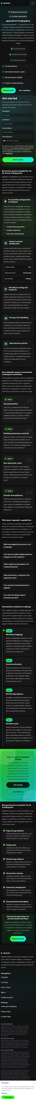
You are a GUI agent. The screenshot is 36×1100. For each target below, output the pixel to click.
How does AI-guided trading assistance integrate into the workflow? (18, 555)
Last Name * (6, 120)
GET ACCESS (18, 160)
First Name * (6, 111)
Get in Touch (5, 987)
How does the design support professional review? (14, 596)
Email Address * (7, 128)
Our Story (4, 982)
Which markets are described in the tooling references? (16, 565)
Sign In (3, 992)
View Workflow (18, 792)
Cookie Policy (9, 149)
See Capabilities (24, 90)
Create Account (7, 997)
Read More (9, 153)
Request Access (18, 939)
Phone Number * (7, 137)
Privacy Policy (29, 148)
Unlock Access (8, 90)
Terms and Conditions (18, 148)
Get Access (18, 785)
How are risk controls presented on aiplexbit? (16, 586)
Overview (4, 977)
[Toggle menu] (32, 3)
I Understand (8, 1097)
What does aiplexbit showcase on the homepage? (17, 545)
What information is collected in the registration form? (17, 576)
